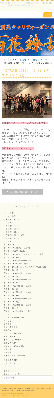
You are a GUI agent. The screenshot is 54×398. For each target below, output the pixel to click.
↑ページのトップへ (23, 207)
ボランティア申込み (12, 340)
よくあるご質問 (10, 360)
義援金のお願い (10, 343)
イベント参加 (9, 337)
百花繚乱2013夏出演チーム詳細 (18, 292)
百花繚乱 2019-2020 (15, 235)
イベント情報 (19, 59)
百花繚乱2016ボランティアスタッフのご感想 (23, 254)
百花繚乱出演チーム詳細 (14, 318)
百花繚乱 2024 (12, 223)
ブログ (7, 366)
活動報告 (8, 352)
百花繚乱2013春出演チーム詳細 (18, 299)
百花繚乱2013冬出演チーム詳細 (18, 286)
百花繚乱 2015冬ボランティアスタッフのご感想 (25, 267)
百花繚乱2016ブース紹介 (15, 251)
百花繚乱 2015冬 (11, 257)
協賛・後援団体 (10, 327)
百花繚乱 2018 (12, 238)
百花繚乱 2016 (10, 245)
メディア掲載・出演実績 (14, 356)
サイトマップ (9, 371)
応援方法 (8, 330)
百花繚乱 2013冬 (11, 283)
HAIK (27, 395)
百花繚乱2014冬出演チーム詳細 (18, 273)
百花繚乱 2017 (12, 242)
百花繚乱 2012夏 (11, 302)
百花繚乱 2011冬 (11, 308)
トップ (5, 59)
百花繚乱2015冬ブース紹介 (16, 264)
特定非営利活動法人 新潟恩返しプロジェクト (26, 388)
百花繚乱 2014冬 (11, 270)
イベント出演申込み (12, 333)
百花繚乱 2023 (12, 226)
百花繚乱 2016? (39, 59)
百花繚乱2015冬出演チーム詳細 (18, 261)
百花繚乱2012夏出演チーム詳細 (18, 305)
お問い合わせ (9, 363)
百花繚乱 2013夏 (11, 289)
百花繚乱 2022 (12, 229)
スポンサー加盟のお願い (14, 346)
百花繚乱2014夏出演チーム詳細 (18, 279)
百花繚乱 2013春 (11, 295)
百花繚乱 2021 (12, 232)
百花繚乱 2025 (12, 219)
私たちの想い (9, 213)
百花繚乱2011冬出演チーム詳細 (17, 311)
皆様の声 (8, 349)
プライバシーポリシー (13, 374)
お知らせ (8, 321)
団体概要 (8, 324)
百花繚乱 (8, 314)
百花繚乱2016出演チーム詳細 (17, 248)
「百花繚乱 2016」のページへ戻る (23, 192)
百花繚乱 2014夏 (11, 276)
